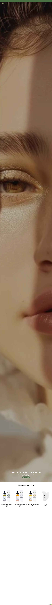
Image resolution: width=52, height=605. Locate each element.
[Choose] (12, 502)
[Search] (47, 3)
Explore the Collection (26, 477)
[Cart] (50, 3)
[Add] (51, 502)
